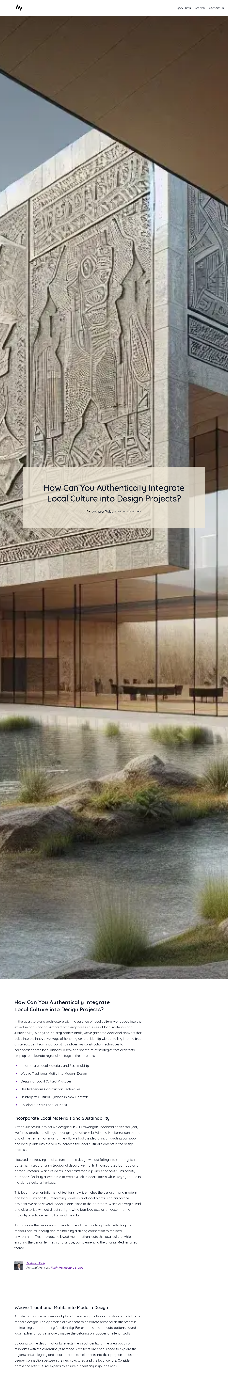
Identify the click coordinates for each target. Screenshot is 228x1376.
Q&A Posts (184, 8)
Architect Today (102, 511)
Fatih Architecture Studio (67, 1267)
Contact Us (216, 8)
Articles (200, 8)
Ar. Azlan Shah (35, 1263)
